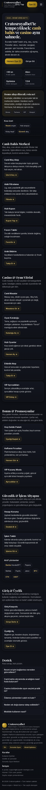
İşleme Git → (11, 551)
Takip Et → (10, 263)
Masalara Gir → (12, 308)
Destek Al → (11, 527)
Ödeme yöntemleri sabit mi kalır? (20, 698)
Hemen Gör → (12, 460)
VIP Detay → (11, 397)
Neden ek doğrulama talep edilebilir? (21, 704)
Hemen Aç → (11, 354)
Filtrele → (10, 199)
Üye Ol (32, 4)
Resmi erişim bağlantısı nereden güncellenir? (19, 670)
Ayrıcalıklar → (12, 482)
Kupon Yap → (12, 221)
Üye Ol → (10, 646)
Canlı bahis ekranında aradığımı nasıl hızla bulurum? (21, 680)
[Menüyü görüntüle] (41, 4)
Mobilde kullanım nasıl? (15, 711)
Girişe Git (30, 61)
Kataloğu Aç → (12, 333)
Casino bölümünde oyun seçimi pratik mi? (22, 689)
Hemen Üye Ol (14, 61)
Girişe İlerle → (12, 622)
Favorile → (10, 242)
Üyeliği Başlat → (13, 439)
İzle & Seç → (11, 175)
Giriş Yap (19, 4)
